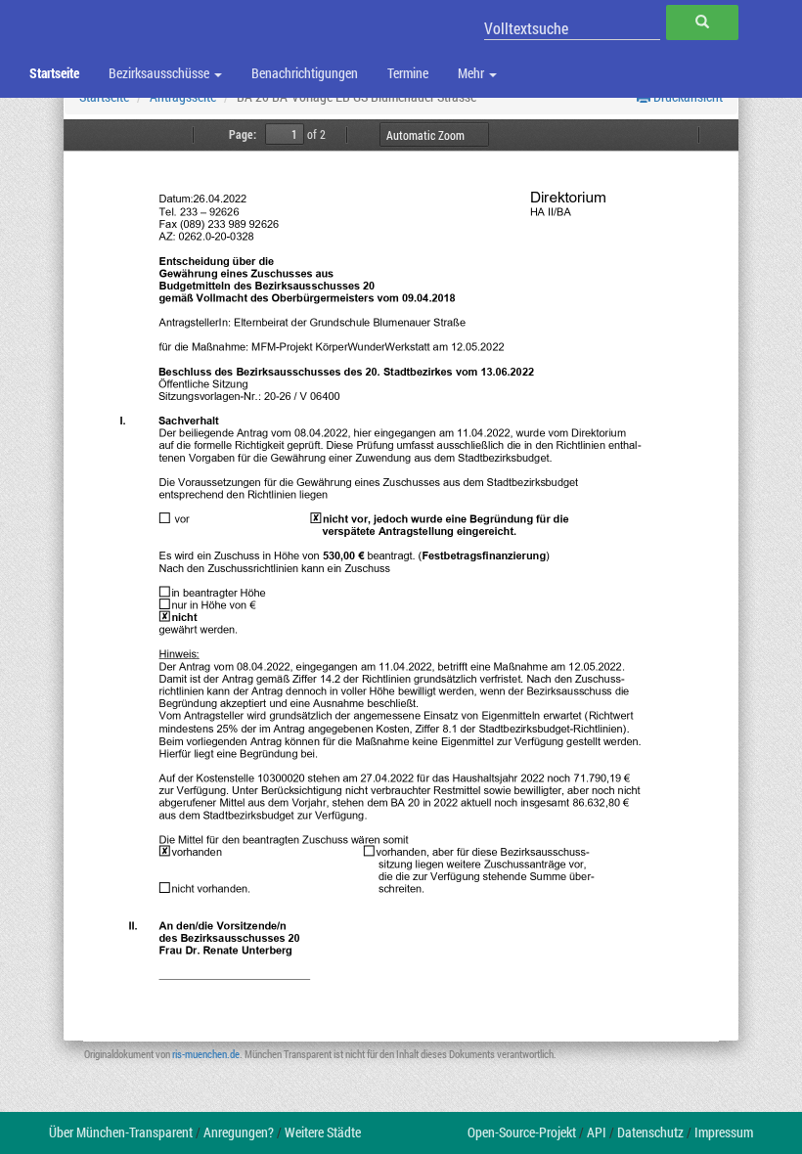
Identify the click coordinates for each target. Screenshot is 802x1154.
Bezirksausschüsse (160, 73)
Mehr (472, 73)
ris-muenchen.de (206, 1053)
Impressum (723, 1132)
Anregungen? (238, 1132)
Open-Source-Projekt (522, 1132)
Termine (407, 73)
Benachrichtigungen (304, 73)
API (596, 1132)
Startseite (54, 73)
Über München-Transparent (121, 1132)
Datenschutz (650, 1132)
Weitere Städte (323, 1132)
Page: (242, 134)
